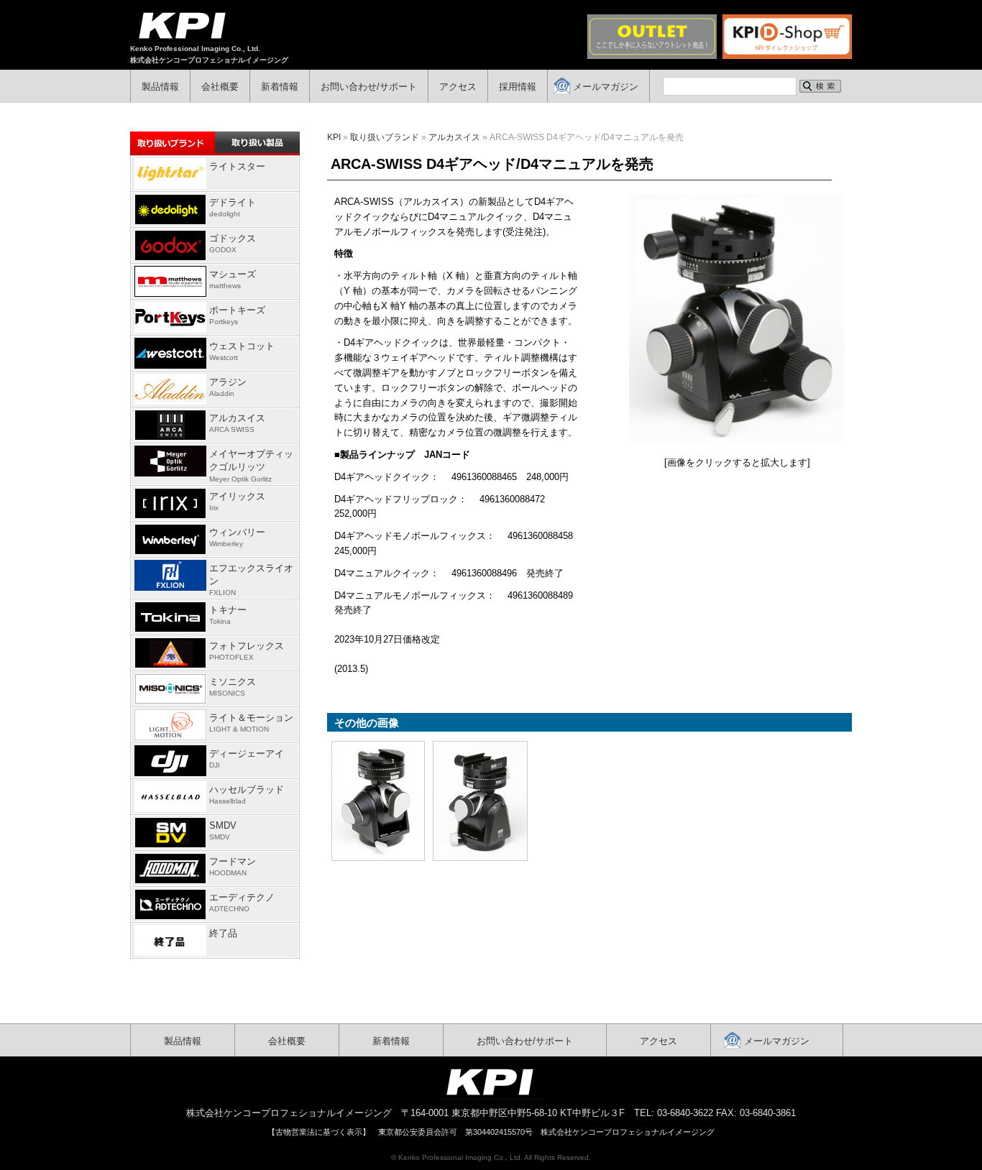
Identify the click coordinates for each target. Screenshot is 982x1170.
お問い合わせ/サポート (369, 86)
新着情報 (279, 86)
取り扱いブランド (384, 137)
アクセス (458, 86)
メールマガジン (605, 86)
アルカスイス (454, 137)
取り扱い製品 (257, 142)
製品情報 (160, 86)
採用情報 (517, 86)
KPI (334, 137)
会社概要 (220, 86)
